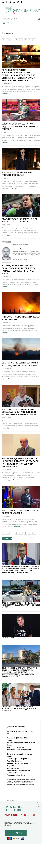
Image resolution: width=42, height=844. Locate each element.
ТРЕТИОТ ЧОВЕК (8, 637)
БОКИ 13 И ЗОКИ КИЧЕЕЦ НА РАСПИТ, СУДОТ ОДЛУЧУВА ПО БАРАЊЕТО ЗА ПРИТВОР (20, 126)
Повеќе (5, 93)
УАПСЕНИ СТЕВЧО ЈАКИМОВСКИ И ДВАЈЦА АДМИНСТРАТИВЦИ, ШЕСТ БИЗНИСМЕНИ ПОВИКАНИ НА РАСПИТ (20, 412)
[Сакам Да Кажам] (21, 15)
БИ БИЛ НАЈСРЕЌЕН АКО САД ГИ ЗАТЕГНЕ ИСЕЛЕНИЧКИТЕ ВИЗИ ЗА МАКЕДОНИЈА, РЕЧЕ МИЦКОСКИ (19, 709)
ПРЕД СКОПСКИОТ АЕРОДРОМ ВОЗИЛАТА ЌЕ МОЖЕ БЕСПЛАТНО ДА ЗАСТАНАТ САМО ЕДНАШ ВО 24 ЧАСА (21, 605)
